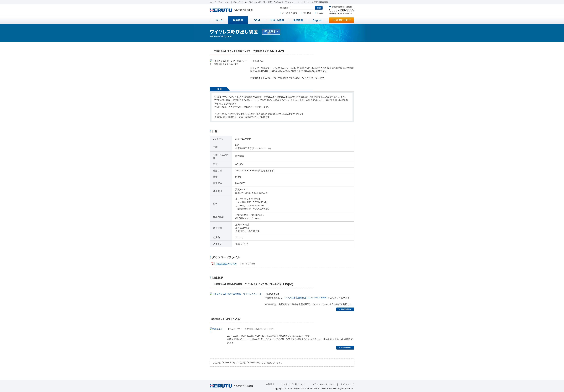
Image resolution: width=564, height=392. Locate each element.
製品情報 (238, 20)
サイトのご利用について (293, 384)
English (320, 13)
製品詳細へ (345, 309)
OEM (257, 20)
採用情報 (307, 13)
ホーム (219, 20)
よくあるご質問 (289, 13)
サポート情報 (277, 20)
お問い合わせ (341, 20)
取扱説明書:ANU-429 (226, 263)
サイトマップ (347, 384)
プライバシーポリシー (323, 384)
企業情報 (298, 20)
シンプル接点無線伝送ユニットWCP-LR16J (306, 297)
